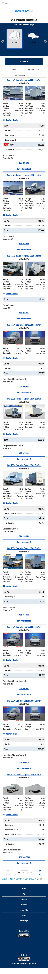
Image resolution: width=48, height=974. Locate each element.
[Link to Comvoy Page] (24, 935)
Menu (7, 3)
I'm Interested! (24, 168)
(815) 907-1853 (24, 453)
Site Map (24, 904)
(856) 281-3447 (24, 312)
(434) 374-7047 (24, 614)
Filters (25, 61)
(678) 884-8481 (24, 162)
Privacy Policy (24, 910)
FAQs (24, 894)
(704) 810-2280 (24, 386)
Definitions (24, 899)
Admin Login (24, 920)
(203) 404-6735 (24, 857)
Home (24, 888)
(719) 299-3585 (24, 536)
